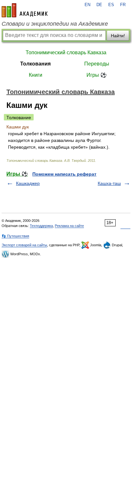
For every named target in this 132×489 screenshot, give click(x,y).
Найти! (118, 35)
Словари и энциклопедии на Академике (55, 24)
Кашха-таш (109, 183)
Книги (35, 75)
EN (87, 5)
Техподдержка (41, 226)
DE (99, 5)
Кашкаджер (28, 183)
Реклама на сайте (69, 226)
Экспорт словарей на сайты (24, 245)
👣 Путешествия (15, 236)
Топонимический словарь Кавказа (66, 52)
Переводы (96, 63)
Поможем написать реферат (64, 174)
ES (111, 5)
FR (123, 5)
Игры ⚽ (97, 75)
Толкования (35, 63)
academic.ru (25, 10)
